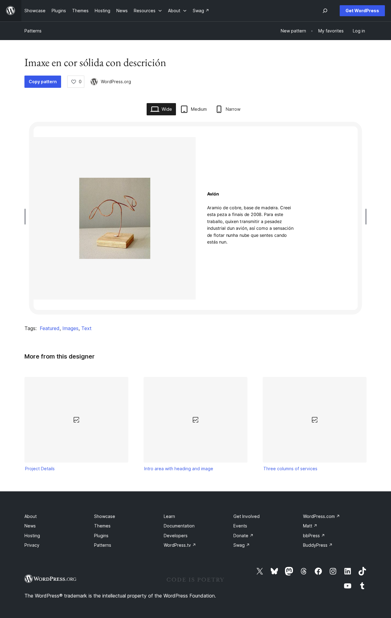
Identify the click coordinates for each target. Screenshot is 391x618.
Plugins (101, 535)
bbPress (314, 535)
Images (70, 328)
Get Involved (246, 516)
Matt (310, 525)
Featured (50, 328)
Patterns (33, 30)
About (30, 516)
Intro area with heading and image (178, 468)
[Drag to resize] (26, 217)
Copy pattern (43, 81)
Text (86, 328)
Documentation (179, 525)
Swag (241, 545)
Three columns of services (290, 468)
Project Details (40, 468)
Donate (243, 535)
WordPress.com (321, 516)
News (30, 525)
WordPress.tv (180, 545)
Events (240, 525)
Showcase (104, 516)
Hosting (32, 535)
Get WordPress (362, 10)
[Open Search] (325, 10)
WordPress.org (116, 81)
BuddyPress (318, 545)
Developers (176, 535)
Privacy (31, 545)
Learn (169, 516)
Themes (102, 525)
